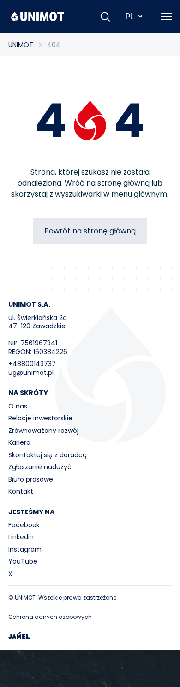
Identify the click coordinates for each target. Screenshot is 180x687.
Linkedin (21, 537)
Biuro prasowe (30, 479)
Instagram (25, 549)
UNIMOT (20, 45)
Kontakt (20, 491)
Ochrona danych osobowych (50, 617)
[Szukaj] (105, 16)
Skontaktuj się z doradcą (47, 455)
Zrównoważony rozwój (43, 430)
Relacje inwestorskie (40, 418)
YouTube (22, 561)
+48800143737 (32, 364)
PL (129, 16)
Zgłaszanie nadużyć (40, 467)
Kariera (19, 442)
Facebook (24, 525)
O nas (17, 406)
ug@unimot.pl (31, 372)
